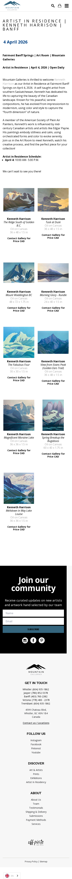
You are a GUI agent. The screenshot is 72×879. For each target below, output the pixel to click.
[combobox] (11, 875)
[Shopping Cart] (59, 6)
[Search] (53, 5)
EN (12, 875)
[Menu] (67, 5)
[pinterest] (42, 640)
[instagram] (25, 640)
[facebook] (33, 640)
